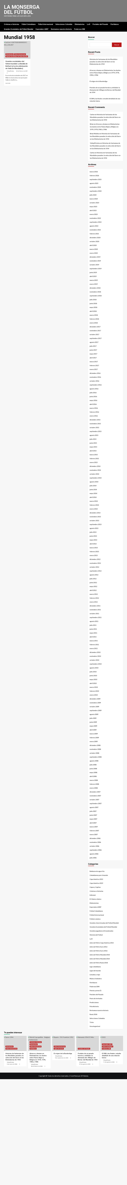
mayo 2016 (93, 400)
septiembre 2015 (96, 431)
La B (88, 24)
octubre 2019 (94, 265)
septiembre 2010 (96, 664)
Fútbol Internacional (45, 24)
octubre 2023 (94, 203)
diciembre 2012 (95, 559)
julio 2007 (93, 811)
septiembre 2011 (96, 617)
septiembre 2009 (96, 710)
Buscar (91, 37)
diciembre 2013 (95, 513)
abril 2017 (93, 358)
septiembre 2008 (96, 757)
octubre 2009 (94, 706)
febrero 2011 (94, 644)
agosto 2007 (94, 807)
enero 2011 (94, 648)
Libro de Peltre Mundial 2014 (100, 959)
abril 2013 (93, 544)
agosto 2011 (94, 621)
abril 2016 (93, 404)
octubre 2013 (94, 520)
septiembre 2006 (96, 850)
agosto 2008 (94, 761)
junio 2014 (93, 489)
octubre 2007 (94, 799)
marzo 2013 (94, 548)
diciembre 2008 (95, 745)
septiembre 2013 (96, 524)
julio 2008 (93, 765)
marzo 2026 (94, 172)
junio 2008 (93, 768)
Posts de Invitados (96, 998)
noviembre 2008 (95, 749)
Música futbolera (96, 978)
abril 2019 (93, 276)
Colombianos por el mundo (99, 875)
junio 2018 (93, 303)
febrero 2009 (94, 737)
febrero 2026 (94, 175)
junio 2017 (93, 350)
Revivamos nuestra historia (61, 29)
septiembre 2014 (96, 478)
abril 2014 (93, 497)
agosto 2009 (94, 714)
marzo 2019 (94, 280)
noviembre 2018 (95, 292)
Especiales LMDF (42, 29)
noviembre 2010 (95, 656)
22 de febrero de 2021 (22, 71)
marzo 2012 (94, 594)
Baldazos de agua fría (97, 871)
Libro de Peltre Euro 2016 (98, 951)
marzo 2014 (94, 501)
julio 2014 (93, 486)
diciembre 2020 (95, 237)
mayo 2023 (93, 206)
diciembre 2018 (95, 288)
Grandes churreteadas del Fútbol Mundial (104, 923)
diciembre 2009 (95, 699)
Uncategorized (95, 1026)
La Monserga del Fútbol (22, 9)
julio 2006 (93, 858)
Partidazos (115, 24)
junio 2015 (93, 443)
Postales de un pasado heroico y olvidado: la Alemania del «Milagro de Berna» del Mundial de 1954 (105, 90)
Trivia (92, 1022)
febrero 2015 (94, 458)
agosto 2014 (94, 482)
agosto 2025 (94, 183)
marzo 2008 (94, 780)
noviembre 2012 (95, 563)
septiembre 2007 (96, 803)
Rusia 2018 (93, 1014)
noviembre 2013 (95, 517)
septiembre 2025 (96, 179)
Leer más (7, 83)
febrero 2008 (94, 784)
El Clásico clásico (95, 899)
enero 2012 (94, 602)
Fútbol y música (95, 919)
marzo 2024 (94, 199)
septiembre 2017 (96, 338)
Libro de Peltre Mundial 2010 (100, 955)
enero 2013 (94, 555)
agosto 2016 (94, 389)
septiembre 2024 (96, 191)
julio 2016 (93, 392)
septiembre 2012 (96, 571)
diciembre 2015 (95, 420)
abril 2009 (93, 730)
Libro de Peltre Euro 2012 (98, 947)
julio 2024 (93, 195)
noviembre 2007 (95, 796)
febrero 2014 (94, 505)
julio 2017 (93, 346)
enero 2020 (94, 253)
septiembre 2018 (96, 296)
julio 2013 (93, 532)
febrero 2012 (94, 598)
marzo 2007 (94, 827)
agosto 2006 (94, 854)
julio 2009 (93, 718)
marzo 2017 (94, 361)
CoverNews (74, 1076)
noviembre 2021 (95, 230)
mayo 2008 (93, 772)
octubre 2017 (94, 334)
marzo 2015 (94, 454)
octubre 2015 (94, 427)
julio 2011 (93, 625)
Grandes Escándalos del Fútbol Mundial (18, 29)
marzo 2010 (94, 687)
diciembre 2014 (95, 466)
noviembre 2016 (95, 377)
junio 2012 (93, 582)
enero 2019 (94, 284)
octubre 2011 (94, 613)
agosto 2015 (94, 435)
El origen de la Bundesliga (98, 81)
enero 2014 (94, 509)
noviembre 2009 (95, 703)
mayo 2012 (93, 586)
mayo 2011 (93, 633)
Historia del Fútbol (96, 935)
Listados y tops (95, 974)
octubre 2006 (94, 846)
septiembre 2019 (96, 268)
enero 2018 (94, 323)
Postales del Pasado (100, 24)
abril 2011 (93, 637)
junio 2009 (93, 722)
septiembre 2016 (96, 385)
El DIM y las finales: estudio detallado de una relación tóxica (105, 100)
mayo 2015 (93, 447)
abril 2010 (93, 683)
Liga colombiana (95, 967)
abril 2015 (93, 451)
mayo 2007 (93, 819)
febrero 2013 (94, 551)
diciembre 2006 (95, 838)
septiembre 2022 (96, 222)
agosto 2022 (94, 226)
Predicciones (94, 1002)
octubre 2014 (94, 474)
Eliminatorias (79, 24)
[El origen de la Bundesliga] (63, 1043)
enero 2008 (94, 788)
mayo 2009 (93, 726)
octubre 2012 (94, 567)
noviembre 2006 (95, 842)
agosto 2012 (94, 575)
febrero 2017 (94, 365)
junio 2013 (93, 536)
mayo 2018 (93, 307)
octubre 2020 (94, 241)
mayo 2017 (93, 354)
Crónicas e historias (11, 24)
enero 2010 (94, 695)
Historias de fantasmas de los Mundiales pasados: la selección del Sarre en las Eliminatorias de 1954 (103, 61)
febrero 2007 (94, 830)
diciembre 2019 (95, 257)
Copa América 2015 (96, 879)
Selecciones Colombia (63, 24)
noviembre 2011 (95, 610)
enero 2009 (94, 741)
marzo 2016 (94, 408)
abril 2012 (93, 590)
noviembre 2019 (95, 261)
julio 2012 (93, 579)
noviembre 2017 (95, 330)
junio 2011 (93, 629)
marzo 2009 (94, 734)
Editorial (93, 895)
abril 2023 (93, 210)
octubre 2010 (94, 660)
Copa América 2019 (96, 883)
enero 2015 (94, 462)
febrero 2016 (94, 412)
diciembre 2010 (95, 652)
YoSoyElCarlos (10, 71)
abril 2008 (93, 776)
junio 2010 (93, 675)
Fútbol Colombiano (29, 24)
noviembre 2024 (95, 187)
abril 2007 (93, 823)
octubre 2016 (94, 381)
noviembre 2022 (95, 218)
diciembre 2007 (95, 792)
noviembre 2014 (95, 470)
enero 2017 (94, 369)
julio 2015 (93, 439)
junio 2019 (93, 272)
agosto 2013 (94, 528)
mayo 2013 (93, 540)
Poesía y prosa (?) (95, 990)
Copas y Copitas (95, 887)
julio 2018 (93, 299)
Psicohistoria (94, 1006)
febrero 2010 (94, 691)
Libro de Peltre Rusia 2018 (99, 963)
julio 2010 (93, 672)
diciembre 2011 (95, 606)
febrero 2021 (94, 234)
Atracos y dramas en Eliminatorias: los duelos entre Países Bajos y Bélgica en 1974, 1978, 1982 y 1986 (105, 72)
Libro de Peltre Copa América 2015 (102, 943)
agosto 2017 (94, 342)
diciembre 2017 (95, 327)
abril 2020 (93, 245)
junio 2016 (93, 396)
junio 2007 (93, 815)
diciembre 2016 (95, 373)
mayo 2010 (93, 679)
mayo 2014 (93, 493)
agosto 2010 (94, 668)
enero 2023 (94, 214)
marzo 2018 (94, 315)
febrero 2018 (94, 319)
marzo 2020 (94, 249)
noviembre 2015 (95, 423)
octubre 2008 (94, 753)
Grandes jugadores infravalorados (101, 931)
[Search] (122, 24)
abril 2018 (93, 311)
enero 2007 (94, 834)
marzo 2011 (94, 641)
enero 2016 (94, 416)
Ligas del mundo (95, 971)
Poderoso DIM (79, 29)
